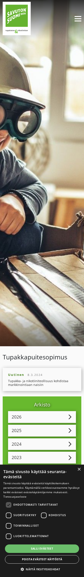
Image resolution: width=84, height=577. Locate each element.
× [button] (79, 469)
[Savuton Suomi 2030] (17, 18)
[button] (42, 569)
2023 (17, 457)
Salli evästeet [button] (42, 548)
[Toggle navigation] (76, 18)
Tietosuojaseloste (14, 497)
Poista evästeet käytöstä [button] (42, 559)
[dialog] (42, 521)
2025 (17, 430)
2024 (17, 444)
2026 (17, 417)
